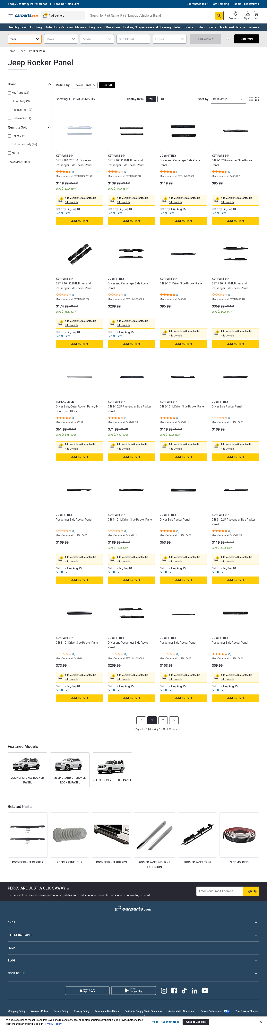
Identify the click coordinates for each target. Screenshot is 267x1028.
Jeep (22, 51)
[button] (85, 85)
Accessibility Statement (181, 1011)
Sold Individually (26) (24, 144)
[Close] (260, 1021)
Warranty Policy (39, 1011)
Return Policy (61, 1011)
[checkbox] (9, 92)
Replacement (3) (22, 109)
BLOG (11, 960)
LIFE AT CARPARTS (20, 935)
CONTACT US (16, 973)
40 (162, 99)
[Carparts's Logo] (27, 15)
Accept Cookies (196, 1021)
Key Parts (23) (20, 92)
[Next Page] (174, 720)
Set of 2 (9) (19, 136)
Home (11, 51)
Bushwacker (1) (21, 118)
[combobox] (25, 39)
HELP (11, 947)
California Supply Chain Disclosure (143, 1011)
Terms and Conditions (107, 1011)
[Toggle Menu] (10, 15)
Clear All (107, 85)
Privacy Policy (81, 1011)
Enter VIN (247, 38)
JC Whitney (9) (21, 101)
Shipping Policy (16, 1011)
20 (150, 99)
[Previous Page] (141, 720)
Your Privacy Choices (247, 1011)
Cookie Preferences (211, 1011)
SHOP (11, 922)
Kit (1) (15, 152)
